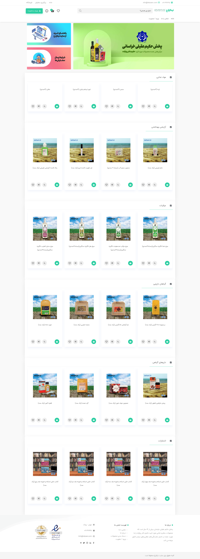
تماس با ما (165, 19)
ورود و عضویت (33, 11)
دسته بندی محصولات (118, 536)
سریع (154, 106)
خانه (50, 3)
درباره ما (123, 533)
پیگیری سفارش (40, 3)
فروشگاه (29, 3)
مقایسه (149, 106)
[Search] (80, 10)
